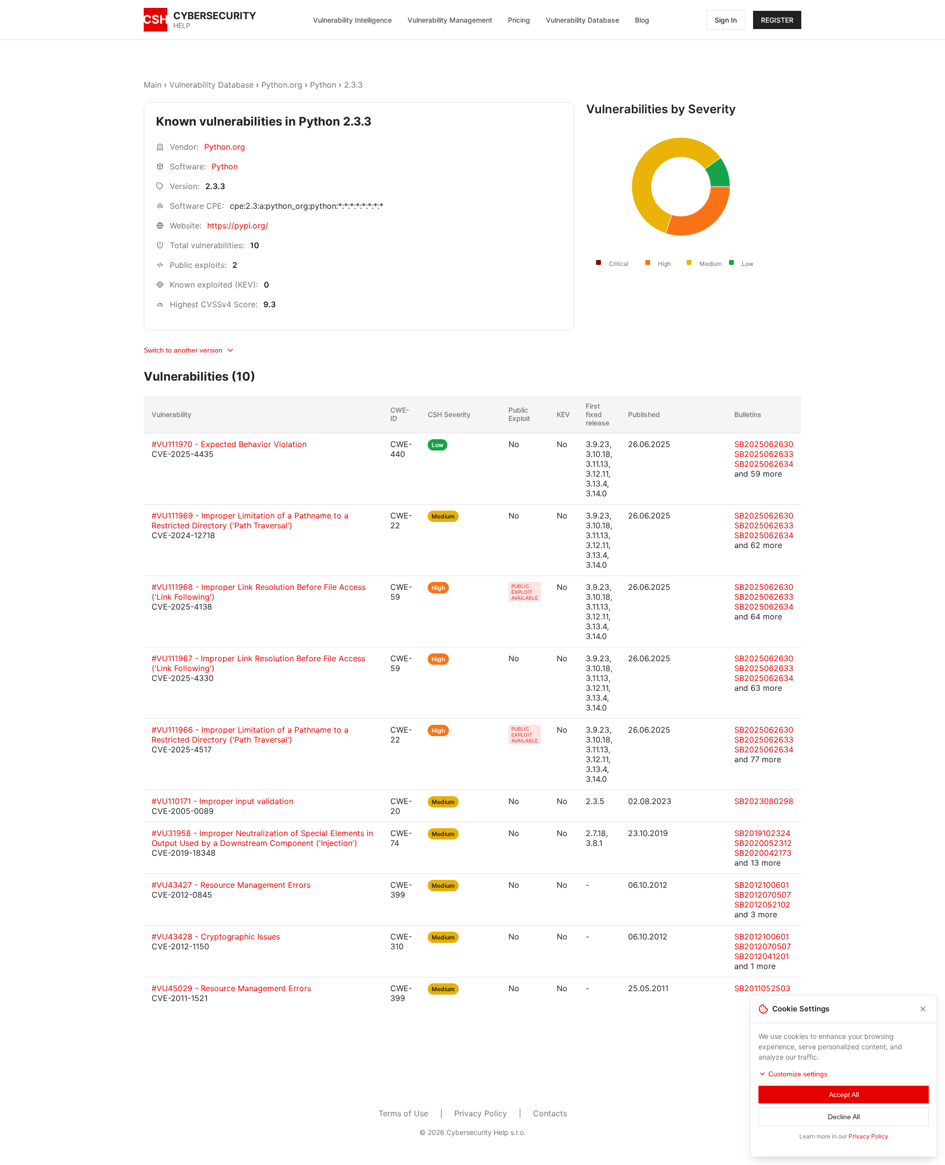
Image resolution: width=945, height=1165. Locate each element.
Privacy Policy (480, 1113)
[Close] (923, 1009)
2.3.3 (353, 85)
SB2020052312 (763, 843)
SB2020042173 (762, 853)
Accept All (844, 1095)
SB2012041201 (761, 956)
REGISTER (777, 20)
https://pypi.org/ (237, 225)
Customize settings (797, 1074)
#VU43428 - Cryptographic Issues (216, 936)
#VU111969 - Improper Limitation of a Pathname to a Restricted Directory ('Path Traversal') (250, 520)
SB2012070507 (762, 895)
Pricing (519, 20)
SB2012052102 (762, 904)
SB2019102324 (762, 833)
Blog (642, 20)
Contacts (550, 1113)
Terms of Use (403, 1113)
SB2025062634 (763, 464)
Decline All (844, 1117)
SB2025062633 (763, 454)
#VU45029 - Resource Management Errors (231, 988)
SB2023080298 (763, 801)
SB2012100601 (761, 885)
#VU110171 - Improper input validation (222, 801)
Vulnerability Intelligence (352, 20)
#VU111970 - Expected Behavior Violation (229, 444)
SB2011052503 (762, 988)
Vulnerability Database (582, 20)
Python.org (281, 85)
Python (323, 85)
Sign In (726, 20)
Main (152, 85)
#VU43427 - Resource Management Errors (231, 885)
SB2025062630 (763, 444)
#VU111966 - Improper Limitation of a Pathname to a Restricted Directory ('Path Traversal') (250, 734)
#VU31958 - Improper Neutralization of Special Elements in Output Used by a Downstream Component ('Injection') (262, 838)
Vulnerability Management (450, 20)
